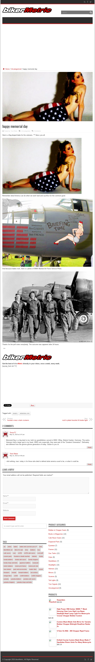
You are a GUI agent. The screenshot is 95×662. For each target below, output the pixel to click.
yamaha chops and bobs (24, 582)
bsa (39, 550)
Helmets (51, 569)
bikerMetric (19, 659)
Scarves (51, 576)
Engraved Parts (54, 542)
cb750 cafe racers (29, 553)
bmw (26, 550)
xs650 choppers (36, 575)
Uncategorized (16, 69)
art (4, 546)
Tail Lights (52, 580)
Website (6, 510)
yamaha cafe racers (29, 579)
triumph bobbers (23, 572)
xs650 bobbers (24, 575)
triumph (14, 572)
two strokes (34, 572)
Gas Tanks (52, 553)
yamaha (6, 579)
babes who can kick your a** (28, 546)
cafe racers (7, 553)
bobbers (32, 550)
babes (15, 413)
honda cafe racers (20, 559)
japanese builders (25, 563)
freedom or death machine (22, 556)
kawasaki (35, 563)
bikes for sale (19, 550)
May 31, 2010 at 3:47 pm (17, 434)
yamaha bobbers (16, 579)
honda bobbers (8, 559)
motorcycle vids (33, 566)
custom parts (8, 556)
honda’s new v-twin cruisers (18, 419)
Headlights (52, 565)
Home (7, 69)
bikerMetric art (8, 550)
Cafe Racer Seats (54, 538)
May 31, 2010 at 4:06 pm (17, 455)
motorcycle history (20, 566)
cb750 (20, 553)
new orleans (7, 569)
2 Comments (37, 131)
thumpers (6, 572)
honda (41, 556)
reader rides (32, 569)
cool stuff (40, 553)
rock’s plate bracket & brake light (75, 419)
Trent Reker (14, 131)
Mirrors (50, 573)
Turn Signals (53, 584)
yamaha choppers (9, 582)
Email (5, 503)
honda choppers (33, 559)
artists (9, 546)
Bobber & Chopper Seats (57, 530)
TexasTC (13, 432)
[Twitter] (90, 1)
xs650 (16, 575)
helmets (34, 556)
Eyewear (51, 546)
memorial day (25, 413)
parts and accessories (20, 569)
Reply (89, 447)
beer (40, 546)
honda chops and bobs (10, 563)
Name (5, 496)
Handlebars (52, 561)
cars (14, 553)
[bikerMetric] (27, 11)
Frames (51, 549)
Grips (50, 557)
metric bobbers (8, 566)
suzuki (41, 569)
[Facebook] (87, 1)
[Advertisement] (47, 44)
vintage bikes (8, 575)
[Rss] (84, 1)
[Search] (91, 12)
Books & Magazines (55, 534)
